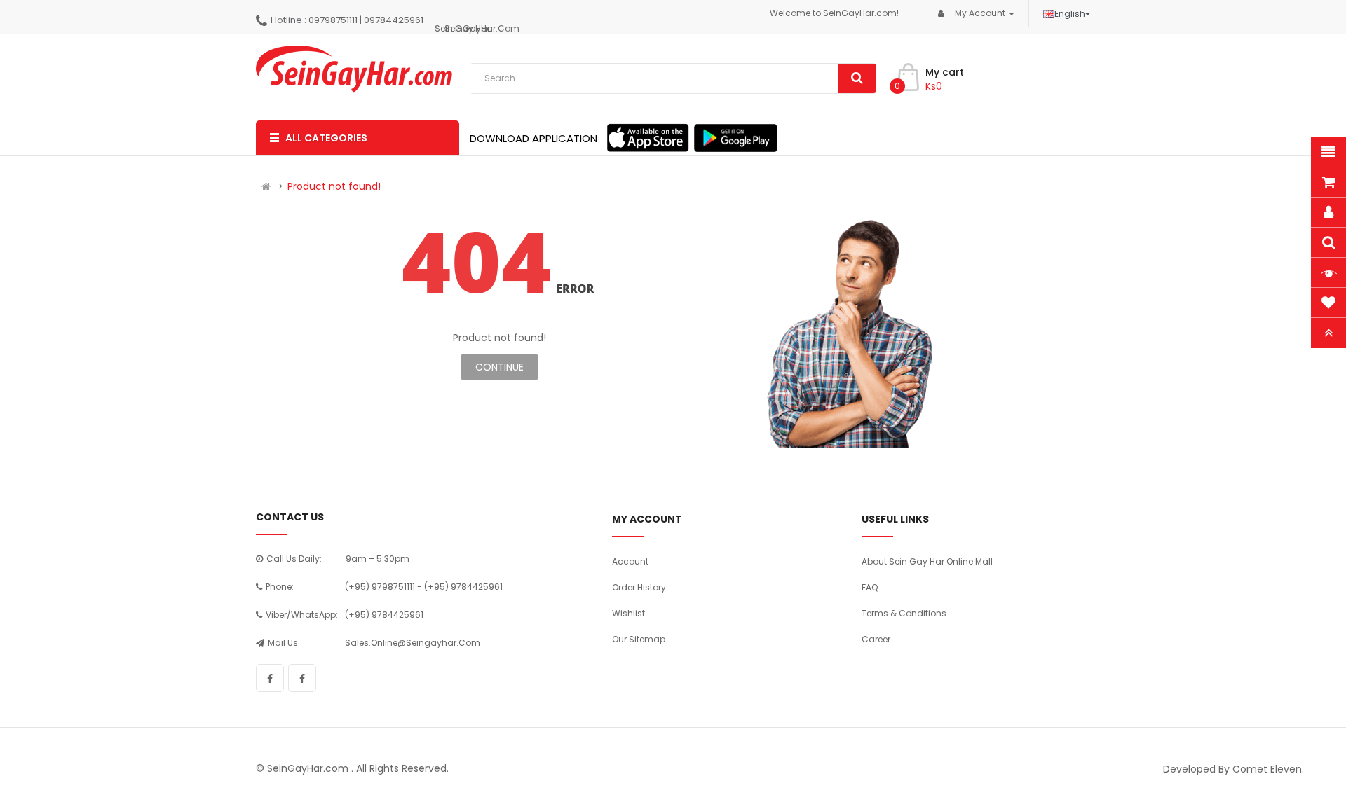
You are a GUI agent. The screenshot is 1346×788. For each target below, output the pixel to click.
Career (876, 639)
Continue (499, 367)
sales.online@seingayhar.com (412, 643)
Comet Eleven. (1268, 769)
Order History (639, 587)
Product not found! (334, 186)
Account (630, 561)
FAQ (870, 587)
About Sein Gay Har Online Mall (927, 561)
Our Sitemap (638, 639)
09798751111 (333, 20)
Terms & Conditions (904, 613)
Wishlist (628, 613)
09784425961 (393, 20)
